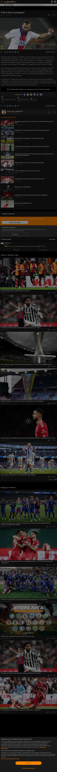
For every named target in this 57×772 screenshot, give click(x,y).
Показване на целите (28, 768)
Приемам (28, 763)
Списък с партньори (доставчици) (10, 758)
